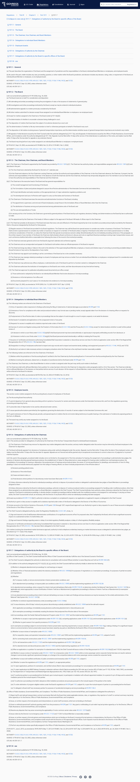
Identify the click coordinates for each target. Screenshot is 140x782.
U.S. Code (29, 4)
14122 (63, 80)
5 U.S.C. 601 (62, 511)
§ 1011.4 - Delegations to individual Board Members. (26, 40)
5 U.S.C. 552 (66, 327)
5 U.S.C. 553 (19, 80)
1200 (54, 505)
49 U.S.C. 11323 (37, 642)
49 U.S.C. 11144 (111, 345)
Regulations (44, 4)
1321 (44, 80)
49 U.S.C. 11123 (49, 714)
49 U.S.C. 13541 (48, 653)
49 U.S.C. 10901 (56, 635)
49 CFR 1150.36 (81, 639)
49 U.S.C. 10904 (65, 571)
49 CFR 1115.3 (67, 479)
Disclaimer (67, 776)
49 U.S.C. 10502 (47, 631)
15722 (71, 80)
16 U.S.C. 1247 (122, 587)
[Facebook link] (85, 777)
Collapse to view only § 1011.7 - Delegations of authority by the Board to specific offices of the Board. (44, 19)
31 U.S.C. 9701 (28, 80)
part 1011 (43, 15)
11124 (54, 80)
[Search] (101, 4)
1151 (103, 615)
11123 (49, 80)
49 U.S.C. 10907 (65, 615)
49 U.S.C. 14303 (74, 653)
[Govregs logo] (10, 4)
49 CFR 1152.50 (85, 646)
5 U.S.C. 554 (61, 601)
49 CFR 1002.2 (103, 560)
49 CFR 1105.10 (99, 626)
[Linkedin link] (90, 777)
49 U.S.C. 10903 (50, 646)
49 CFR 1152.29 (77, 587)
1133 (98, 307)
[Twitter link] (80, 777)
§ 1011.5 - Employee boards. (18, 46)
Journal (72, 4)
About (61, 776)
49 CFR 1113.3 (27, 498)
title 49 (21, 15)
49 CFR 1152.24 (105, 649)
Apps (82, 4)
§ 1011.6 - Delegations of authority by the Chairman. (26, 51)
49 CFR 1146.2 (91, 688)
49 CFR (91, 307)
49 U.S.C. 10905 (64, 583)
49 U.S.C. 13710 (82, 710)
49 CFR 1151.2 (55, 619)
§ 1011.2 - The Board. (15, 30)
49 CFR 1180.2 (71, 642)
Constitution (58, 4)
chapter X (32, 15)
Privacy (74, 776)
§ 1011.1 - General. (14, 25)
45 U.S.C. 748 (31, 342)
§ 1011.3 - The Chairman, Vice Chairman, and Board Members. (29, 35)
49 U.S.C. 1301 (37, 80)
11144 (58, 80)
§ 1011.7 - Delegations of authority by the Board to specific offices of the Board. (36, 56)
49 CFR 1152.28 (98, 583)
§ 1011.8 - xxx (13, 61)
